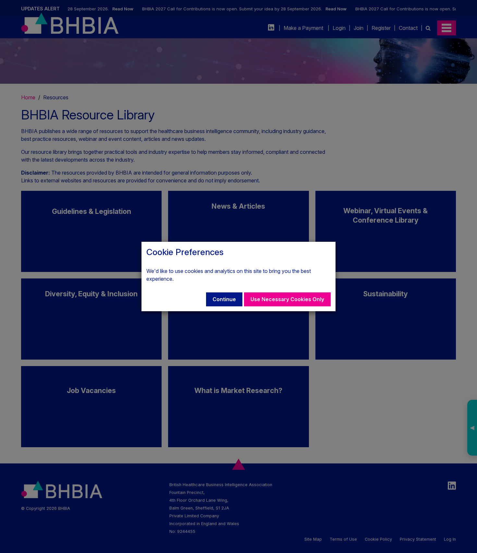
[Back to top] (459, 535)
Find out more (191, 279)
